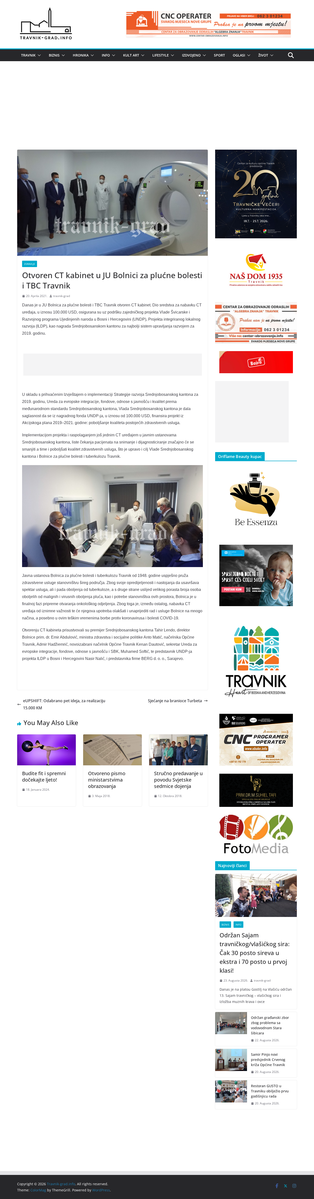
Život (263, 55)
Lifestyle (160, 55)
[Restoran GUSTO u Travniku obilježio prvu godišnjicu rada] (231, 1094)
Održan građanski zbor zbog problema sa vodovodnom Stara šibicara (270, 1025)
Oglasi (239, 55)
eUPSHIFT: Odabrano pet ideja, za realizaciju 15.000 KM (64, 704)
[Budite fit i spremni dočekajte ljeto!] (46, 738)
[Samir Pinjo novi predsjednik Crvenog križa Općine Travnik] (231, 1063)
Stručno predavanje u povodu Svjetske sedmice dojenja (178, 779)
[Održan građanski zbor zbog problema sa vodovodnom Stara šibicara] (231, 1029)
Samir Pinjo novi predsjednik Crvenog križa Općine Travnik (268, 1059)
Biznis (54, 55)
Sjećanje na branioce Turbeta (175, 700)
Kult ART (131, 55)
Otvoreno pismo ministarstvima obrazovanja (106, 779)
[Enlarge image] (290, 156)
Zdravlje (29, 264)
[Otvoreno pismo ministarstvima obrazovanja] (112, 738)
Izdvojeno (191, 55)
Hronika (81, 55)
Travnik (28, 55)
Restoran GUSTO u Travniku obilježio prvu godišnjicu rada (270, 1091)
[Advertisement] (157, 112)
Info (106, 55)
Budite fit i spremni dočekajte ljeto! (44, 776)
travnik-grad (61, 296)
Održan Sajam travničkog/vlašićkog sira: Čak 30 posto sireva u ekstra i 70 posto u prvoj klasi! (254, 952)
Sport (219, 55)
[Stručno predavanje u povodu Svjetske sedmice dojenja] (178, 738)
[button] (38, 55)
